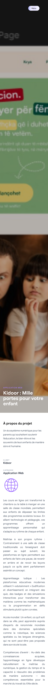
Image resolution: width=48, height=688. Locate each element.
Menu (33, 8)
